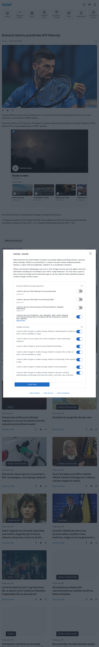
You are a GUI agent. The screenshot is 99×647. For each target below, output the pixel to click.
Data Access (48, 393)
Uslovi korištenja (63, 393)
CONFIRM (32, 384)
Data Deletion (35, 393)
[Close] (91, 254)
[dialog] (49, 323)
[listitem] (49, 286)
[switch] (79, 291)
